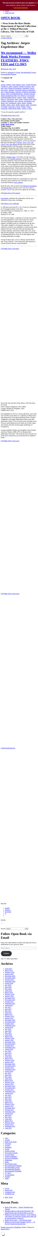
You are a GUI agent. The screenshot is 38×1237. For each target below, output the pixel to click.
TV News (8, 1173)
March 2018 (9, 992)
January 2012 (9, 1124)
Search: (3, 36)
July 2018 (8, 985)
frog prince (4, 90)
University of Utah (14, 107)
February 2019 (9, 972)
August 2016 (9, 1027)
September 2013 (10, 1091)
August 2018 (9, 983)
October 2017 (9, 1002)
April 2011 (8, 1128)
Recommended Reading (8, 74)
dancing (15, 86)
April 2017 (8, 1013)
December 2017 (10, 998)
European (28, 86)
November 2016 (10, 1022)
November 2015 (10, 1044)
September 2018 (10, 981)
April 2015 (8, 1057)
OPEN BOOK (10, 18)
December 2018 (10, 976)
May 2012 (8, 1117)
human (3, 94)
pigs (16, 101)
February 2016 (9, 1038)
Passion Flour (28, 99)
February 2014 (9, 1082)
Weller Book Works (14, 108)
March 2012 (9, 1121)
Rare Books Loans (11, 1164)
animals (8, 85)
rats (6, 103)
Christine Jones (11, 157)
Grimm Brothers (9, 92)
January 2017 (9, 1018)
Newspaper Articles (11, 1153)
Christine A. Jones (6, 86)
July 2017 (8, 1007)
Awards (7, 1140)
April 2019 (8, 969)
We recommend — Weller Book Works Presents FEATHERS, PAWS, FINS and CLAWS (18, 58)
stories (9, 105)
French (32, 88)
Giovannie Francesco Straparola (25, 90)
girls (2, 92)
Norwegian (10, 99)
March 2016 (9, 1036)
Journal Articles (10, 1151)
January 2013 (9, 1106)
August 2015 (9, 1049)
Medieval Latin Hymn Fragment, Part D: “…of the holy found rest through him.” (20, 1223)
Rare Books (4, 198)
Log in (7, 1188)
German (11, 90)
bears (23, 85)
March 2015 (9, 1058)
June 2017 (8, 1009)
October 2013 (9, 1090)
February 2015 (9, 1060)
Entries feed (8, 1190)
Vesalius (7, 1177)
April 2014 (8, 1079)
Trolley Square (20, 105)
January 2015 (9, 1062)
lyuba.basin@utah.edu (20, 8)
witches (24, 108)
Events (18, 72)
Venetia (23, 107)
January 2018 (9, 996)
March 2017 (9, 1014)
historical (18, 92)
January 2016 (9, 1040)
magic (25, 97)
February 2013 (9, 1104)
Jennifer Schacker (29, 94)
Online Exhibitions (11, 1156)
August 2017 (9, 1005)
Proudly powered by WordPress (11, 1227)
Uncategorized (9, 1175)
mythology (30, 97)
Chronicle (8, 1144)
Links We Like (9, 13)
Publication (8, 1160)
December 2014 (10, 1064)
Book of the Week (11, 1142)
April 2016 (8, 1035)
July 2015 (8, 1051)
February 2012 (9, 1123)
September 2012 (10, 1112)
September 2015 (10, 1047)
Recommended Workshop (13, 1171)
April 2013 (8, 1101)
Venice (28, 107)
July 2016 (8, 1029)
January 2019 (9, 974)
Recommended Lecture (28, 72)
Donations (8, 1147)
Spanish (29, 103)
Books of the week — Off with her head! (18, 1220)
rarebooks (10, 72)
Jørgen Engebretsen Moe (9, 96)
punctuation (28, 101)
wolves (29, 108)
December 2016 (10, 1020)
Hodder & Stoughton (29, 92)
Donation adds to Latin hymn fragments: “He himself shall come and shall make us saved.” (19, 1212)
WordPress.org (9, 1194)
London (19, 97)
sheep (19, 103)
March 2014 (9, 1080)
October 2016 (9, 1024)
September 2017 (10, 1003)
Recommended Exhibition (13, 1166)
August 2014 (9, 1071)
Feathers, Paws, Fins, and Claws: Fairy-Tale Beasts (17, 143)
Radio (7, 1162)
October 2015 (9, 1046)
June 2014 (8, 1075)
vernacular (4, 108)
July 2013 (8, 1095)
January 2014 (9, 1084)
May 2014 (8, 1077)
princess (20, 101)
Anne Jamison (16, 85)
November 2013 (10, 1088)
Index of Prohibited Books (14, 94)
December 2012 (10, 1108)
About (7, 11)
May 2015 (8, 1055)
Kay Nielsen (22, 96)
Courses (7, 1145)
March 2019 (9, 970)
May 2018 (8, 989)
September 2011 (10, 1126)
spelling (3, 105)
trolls (27, 105)
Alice (6, 1138)
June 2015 (8, 1053)
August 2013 (9, 1093)
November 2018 (10, 978)
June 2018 (8, 987)
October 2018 (9, 980)
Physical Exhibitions (11, 1158)
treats (13, 105)
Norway (3, 99)
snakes (24, 103)
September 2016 (10, 1025)
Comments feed (10, 1192)
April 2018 (8, 991)
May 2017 (8, 1011)
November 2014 (10, 1066)
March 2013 (9, 1102)
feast (5, 88)
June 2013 (8, 1097)
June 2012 (8, 1115)
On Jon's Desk (9, 1155)
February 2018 (9, 994)
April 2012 (8, 1119)
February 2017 (9, 1016)
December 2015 (10, 1042)
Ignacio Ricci (5, 1229)
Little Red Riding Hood (8, 97)
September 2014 (10, 1069)
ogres (16, 99)
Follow (6, 953)
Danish (21, 86)
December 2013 (10, 1086)
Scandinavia (12, 103)
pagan (21, 99)
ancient (3, 85)
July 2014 (8, 1073)
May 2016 (8, 1033)
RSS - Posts (8, 1197)
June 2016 (8, 1031)
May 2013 (8, 1099)
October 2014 (9, 1068)
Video (7, 1178)
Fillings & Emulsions (15, 88)
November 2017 (10, 1000)
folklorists (25, 88)
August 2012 (9, 1113)
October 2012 (9, 1110)
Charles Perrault (31, 85)
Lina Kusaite (30, 96)
